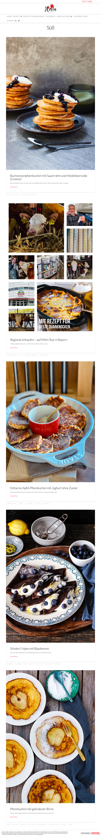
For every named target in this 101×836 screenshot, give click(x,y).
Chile (25, 663)
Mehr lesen (40, 834)
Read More (14, 187)
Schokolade (58, 663)
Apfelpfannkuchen (11, 503)
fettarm (21, 503)
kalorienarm (29, 503)
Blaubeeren (18, 663)
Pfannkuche (23, 824)
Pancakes (37, 503)
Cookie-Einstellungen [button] (85, 833)
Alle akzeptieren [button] (95, 833)
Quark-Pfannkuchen (54, 824)
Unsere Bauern (43, 355)
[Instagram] (87, 1)
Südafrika (63, 824)
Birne (8, 824)
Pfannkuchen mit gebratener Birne (31, 809)
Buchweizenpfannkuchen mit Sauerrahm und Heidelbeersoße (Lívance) (48, 177)
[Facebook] (83, 1)
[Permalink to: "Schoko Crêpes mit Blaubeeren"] (50, 576)
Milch (20, 355)
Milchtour (27, 355)
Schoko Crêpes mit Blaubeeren (29, 648)
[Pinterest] (89, 1)
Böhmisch (9, 194)
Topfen (71, 824)
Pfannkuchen (32, 194)
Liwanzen (23, 194)
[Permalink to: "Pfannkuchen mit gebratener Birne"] (50, 736)
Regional (34, 355)
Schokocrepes (48, 663)
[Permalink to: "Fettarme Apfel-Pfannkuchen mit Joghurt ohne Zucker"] (50, 421)
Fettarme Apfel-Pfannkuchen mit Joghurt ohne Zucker (44, 488)
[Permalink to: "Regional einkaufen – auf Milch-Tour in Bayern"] (50, 267)
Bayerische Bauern (11, 355)
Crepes (31, 663)
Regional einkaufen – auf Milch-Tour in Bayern (38, 340)
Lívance (16, 194)
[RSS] (91, 1)
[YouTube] (85, 1)
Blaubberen (10, 663)
